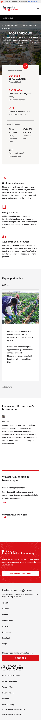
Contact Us (6, 632)
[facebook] (4, 668)
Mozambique (6, 29)
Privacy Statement (9, 681)
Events (5, 615)
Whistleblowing (8, 704)
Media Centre (7, 620)
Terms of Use (7, 687)
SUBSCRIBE (20, 658)
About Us (5, 603)
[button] (38, 8)
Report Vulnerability (10, 675)
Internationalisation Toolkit (20, 573)
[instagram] (14, 668)
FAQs (4, 644)
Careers (5, 609)
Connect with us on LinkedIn (14, 515)
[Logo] (10, 9)
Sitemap (5, 699)
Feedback (6, 638)
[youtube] (20, 668)
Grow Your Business (10, 26)
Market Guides (29, 26)
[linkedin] (9, 668)
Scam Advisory (8, 693)
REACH (5, 626)
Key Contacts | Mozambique (14, 488)
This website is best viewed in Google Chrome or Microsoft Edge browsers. (20, 595)
